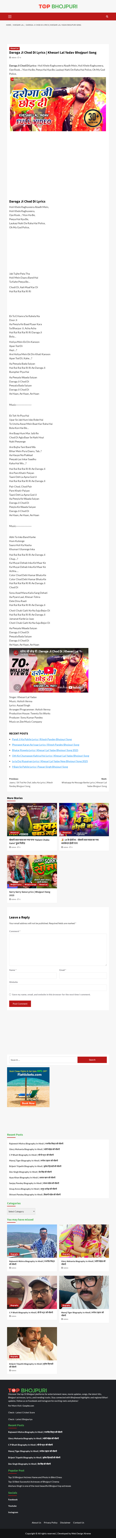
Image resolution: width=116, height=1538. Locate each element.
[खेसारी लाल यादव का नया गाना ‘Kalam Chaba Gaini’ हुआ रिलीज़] (32, 819)
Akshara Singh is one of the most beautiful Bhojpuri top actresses (39, 1485)
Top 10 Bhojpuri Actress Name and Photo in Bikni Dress (35, 1477)
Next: (84, 782)
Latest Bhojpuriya (24, 1419)
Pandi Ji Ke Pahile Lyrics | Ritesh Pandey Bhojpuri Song (42, 739)
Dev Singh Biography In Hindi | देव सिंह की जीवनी (30, 1172)
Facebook (13, 1499)
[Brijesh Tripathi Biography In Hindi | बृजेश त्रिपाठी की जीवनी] (32, 1343)
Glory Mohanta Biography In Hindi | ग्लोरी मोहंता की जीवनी (34, 1149)
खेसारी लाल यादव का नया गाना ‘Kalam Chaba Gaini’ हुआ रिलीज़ (29, 841)
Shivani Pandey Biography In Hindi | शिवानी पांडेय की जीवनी (35, 1194)
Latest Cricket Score (25, 1412)
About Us (36, 1522)
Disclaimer (65, 1522)
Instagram (13, 1512)
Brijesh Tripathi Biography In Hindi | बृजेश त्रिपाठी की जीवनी (35, 1166)
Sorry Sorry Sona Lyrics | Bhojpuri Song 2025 (29, 893)
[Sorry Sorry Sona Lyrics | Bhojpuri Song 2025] (32, 871)
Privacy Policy (50, 1522)
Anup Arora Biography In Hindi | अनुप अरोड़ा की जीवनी (33, 1189)
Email (62, 970)
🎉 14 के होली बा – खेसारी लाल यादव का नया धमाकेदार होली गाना (80, 841)
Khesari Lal (14, 48)
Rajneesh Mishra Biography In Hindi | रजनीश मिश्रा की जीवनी (36, 1143)
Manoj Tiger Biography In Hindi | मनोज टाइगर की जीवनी (33, 1160)
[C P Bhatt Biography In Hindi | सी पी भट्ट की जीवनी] (32, 1292)
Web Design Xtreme (81, 1533)
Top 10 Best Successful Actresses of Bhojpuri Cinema (33, 1481)
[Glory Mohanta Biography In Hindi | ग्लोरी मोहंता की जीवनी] (84, 1241)
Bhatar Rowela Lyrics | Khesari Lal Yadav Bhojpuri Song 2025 (45, 750)
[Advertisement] (58, 35)
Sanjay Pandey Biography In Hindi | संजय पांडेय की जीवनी (34, 1183)
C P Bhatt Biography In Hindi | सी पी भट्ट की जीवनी (31, 1155)
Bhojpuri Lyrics (16, 884)
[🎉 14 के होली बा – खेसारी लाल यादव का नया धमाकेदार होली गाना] (84, 819)
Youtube (12, 1506)
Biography (14, 1254)
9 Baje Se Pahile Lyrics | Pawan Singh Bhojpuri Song (40, 766)
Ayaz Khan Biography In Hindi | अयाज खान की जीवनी (32, 1177)
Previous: (31, 782)
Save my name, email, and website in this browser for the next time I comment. (51, 994)
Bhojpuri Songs (30, 884)
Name (12, 970)
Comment (14, 931)
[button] (10, 16)
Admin (14, 57)
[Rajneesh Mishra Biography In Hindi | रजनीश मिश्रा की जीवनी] (32, 1241)
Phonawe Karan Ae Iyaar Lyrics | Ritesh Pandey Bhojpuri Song (45, 744)
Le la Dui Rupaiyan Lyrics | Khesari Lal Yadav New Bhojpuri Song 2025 (50, 761)
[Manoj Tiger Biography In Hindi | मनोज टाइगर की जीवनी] (84, 1292)
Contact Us (78, 1522)
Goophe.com (28, 1405)
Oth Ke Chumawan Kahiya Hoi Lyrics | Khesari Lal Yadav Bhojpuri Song (50, 755)
